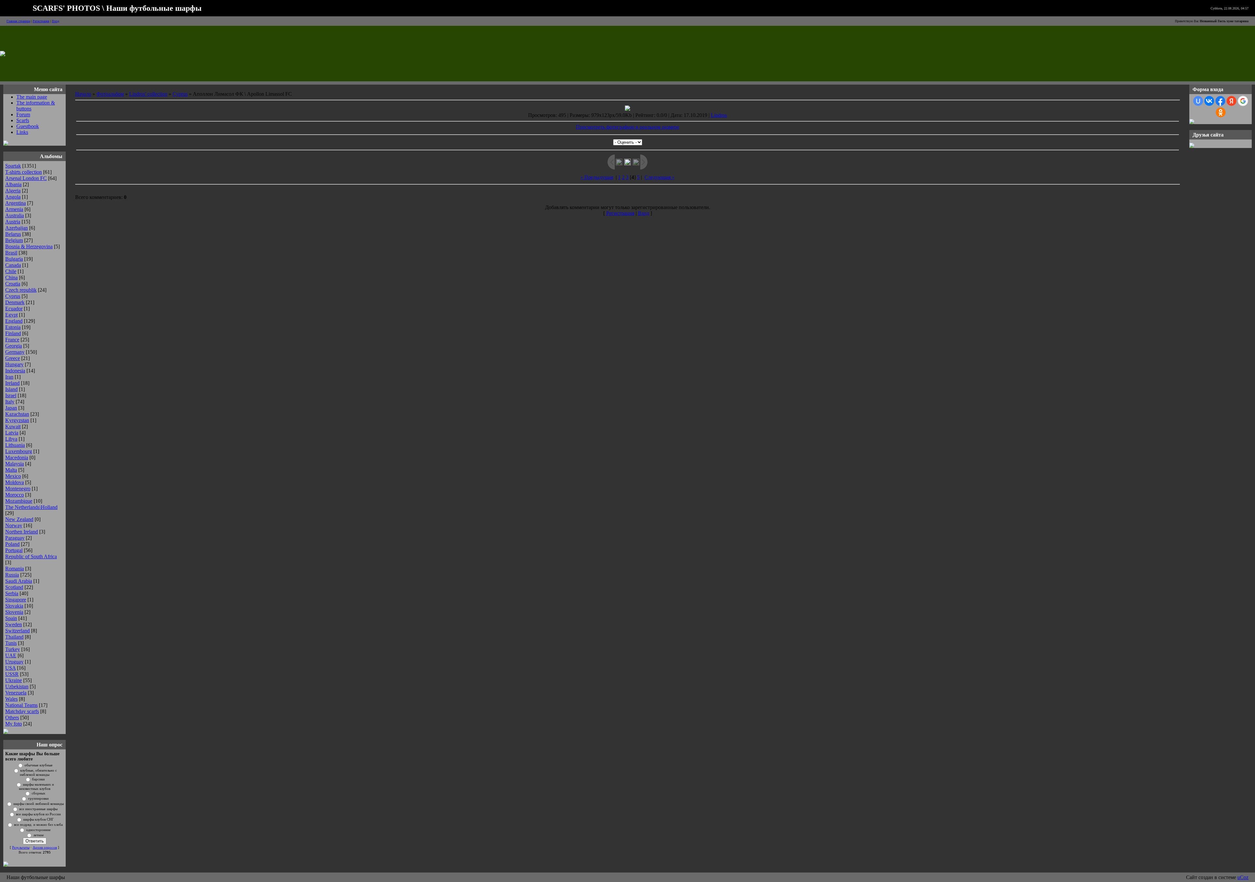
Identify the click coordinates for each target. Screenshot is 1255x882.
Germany (15, 352)
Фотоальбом (110, 94)
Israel (10, 395)
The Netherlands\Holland (31, 507)
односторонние (38, 830)
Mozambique (18, 501)
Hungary (14, 364)
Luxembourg (18, 451)
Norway (13, 525)
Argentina (15, 203)
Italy (9, 401)
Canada (13, 265)
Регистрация (41, 21)
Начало (83, 94)
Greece (12, 358)
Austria (12, 221)
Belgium (14, 240)
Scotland (14, 587)
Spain (11, 618)
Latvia (11, 432)
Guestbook (27, 126)
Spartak (13, 166)
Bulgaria (14, 259)
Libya (11, 439)
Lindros (719, 115)
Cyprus (12, 296)
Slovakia (14, 606)
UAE (10, 655)
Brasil (11, 252)
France (12, 339)
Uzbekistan (16, 686)
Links (22, 132)
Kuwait (13, 426)
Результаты (20, 847)
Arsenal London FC (26, 178)
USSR (12, 674)
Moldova (14, 482)
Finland (13, 333)
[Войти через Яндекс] (1231, 101)
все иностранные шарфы (38, 809)
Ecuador (14, 308)
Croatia (12, 283)
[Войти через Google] (1243, 101)
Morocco (14, 495)
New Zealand (19, 519)
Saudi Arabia (18, 581)
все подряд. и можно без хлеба (38, 824)
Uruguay (14, 661)
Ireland (12, 383)
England (14, 321)
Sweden (13, 624)
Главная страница (18, 21)
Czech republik (21, 290)
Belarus (13, 234)
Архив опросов (45, 847)
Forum (23, 114)
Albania (13, 184)
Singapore (15, 599)
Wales (11, 699)
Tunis (11, 643)
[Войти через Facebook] (1220, 101)
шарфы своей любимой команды (38, 804)
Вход (55, 21)
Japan (11, 408)
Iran (9, 377)
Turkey (12, 649)
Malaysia (14, 463)
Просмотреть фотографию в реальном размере (627, 127)
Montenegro (17, 488)
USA (10, 668)
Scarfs (22, 120)
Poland (12, 544)
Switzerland (17, 630)
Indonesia (15, 370)
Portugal (14, 550)
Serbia (11, 593)
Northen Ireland (21, 531)
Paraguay (15, 538)
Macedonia (16, 457)
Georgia (13, 346)
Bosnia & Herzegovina (29, 246)
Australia (14, 215)
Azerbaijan (16, 228)
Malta (11, 470)
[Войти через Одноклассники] (1221, 112)
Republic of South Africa (31, 556)
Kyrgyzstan (17, 420)
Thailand (14, 637)
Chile (10, 271)
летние (38, 835)
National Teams (21, 705)
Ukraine (13, 680)
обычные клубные (39, 765)
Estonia (13, 327)
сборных (38, 793)
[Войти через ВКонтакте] (1209, 101)
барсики (38, 779)
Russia (12, 575)
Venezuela (15, 692)
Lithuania (15, 445)
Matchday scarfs (22, 711)
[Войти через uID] (1198, 101)
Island (11, 389)
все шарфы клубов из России (38, 814)
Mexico (13, 476)
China (11, 277)
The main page (31, 97)
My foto (13, 724)
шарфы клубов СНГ (38, 819)
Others (12, 717)
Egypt (11, 315)
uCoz (1242, 877)
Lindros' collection (148, 94)
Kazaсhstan (17, 414)
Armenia (14, 209)
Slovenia (14, 612)
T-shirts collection (23, 172)
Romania (14, 568)
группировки (38, 798)
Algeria (13, 190)
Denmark (15, 302)
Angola (13, 197)
